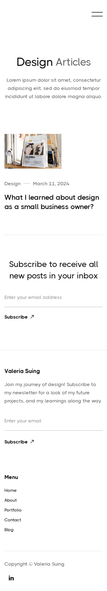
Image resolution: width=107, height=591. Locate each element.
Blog (8, 529)
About (10, 500)
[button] (97, 14)
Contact (12, 519)
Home (10, 490)
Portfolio (13, 510)
